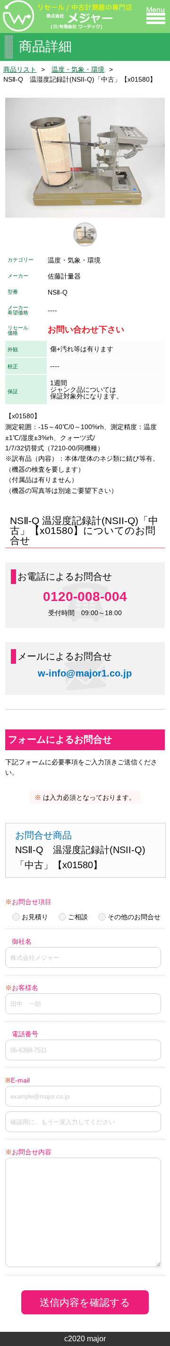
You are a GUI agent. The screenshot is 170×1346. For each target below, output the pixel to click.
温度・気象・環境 (77, 69)
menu (155, 15)
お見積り (35, 917)
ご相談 (78, 917)
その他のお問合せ (134, 917)
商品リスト (19, 69)
